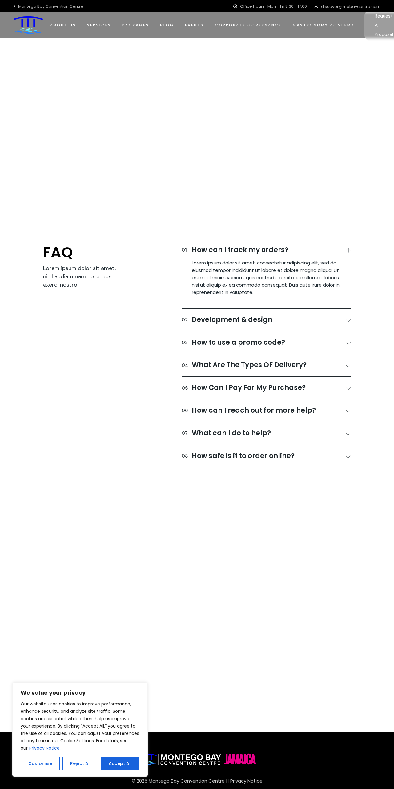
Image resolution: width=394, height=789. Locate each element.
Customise (40, 763)
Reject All (80, 763)
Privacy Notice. (45, 748)
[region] (80, 730)
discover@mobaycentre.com (350, 7)
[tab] (266, 249)
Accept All (120, 763)
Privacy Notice (246, 781)
